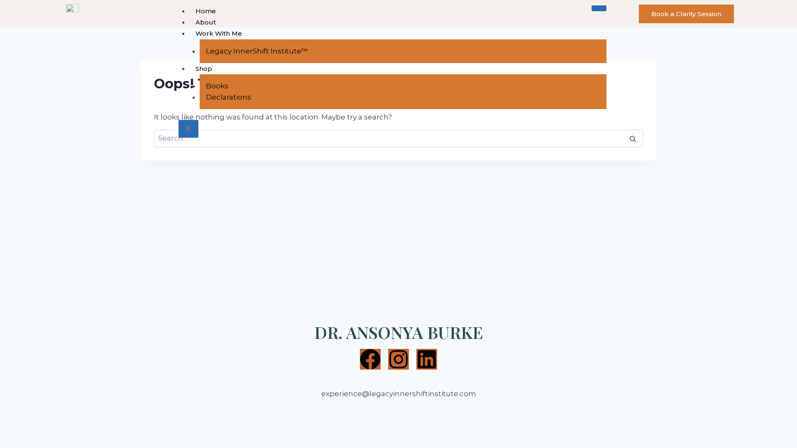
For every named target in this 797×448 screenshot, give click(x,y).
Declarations (228, 97)
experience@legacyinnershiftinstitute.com (398, 394)
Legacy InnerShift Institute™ (257, 51)
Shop (204, 69)
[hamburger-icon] (599, 8)
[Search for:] (398, 138)
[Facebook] (370, 359)
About (206, 22)
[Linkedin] (426, 359)
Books (217, 86)
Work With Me (219, 33)
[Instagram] (398, 359)
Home (206, 11)
